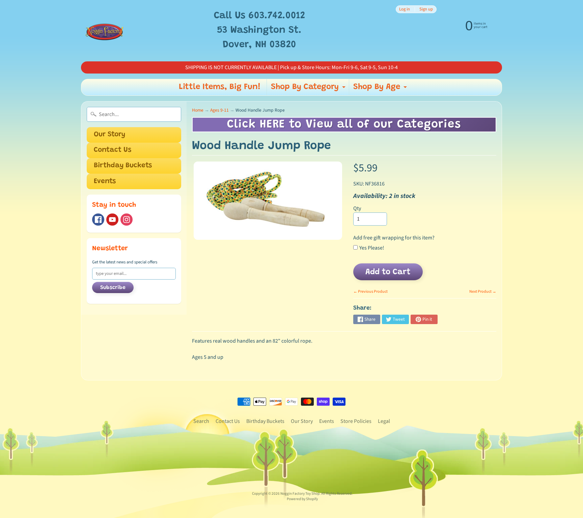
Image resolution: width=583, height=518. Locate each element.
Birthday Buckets (123, 165)
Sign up (426, 9)
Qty (357, 208)
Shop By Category (309, 89)
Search (201, 421)
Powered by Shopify (302, 498)
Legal (384, 421)
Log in (404, 9)
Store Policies (355, 421)
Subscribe (113, 287)
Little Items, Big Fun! (220, 87)
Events (105, 181)
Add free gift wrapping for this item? (394, 237)
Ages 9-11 (219, 110)
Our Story (109, 134)
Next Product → (482, 291)
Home (197, 110)
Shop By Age (381, 89)
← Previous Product (370, 291)
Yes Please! (371, 248)
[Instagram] (126, 219)
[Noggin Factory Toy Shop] (104, 30)
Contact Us (112, 150)
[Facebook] (98, 219)
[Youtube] (112, 219)
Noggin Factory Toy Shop (300, 493)
